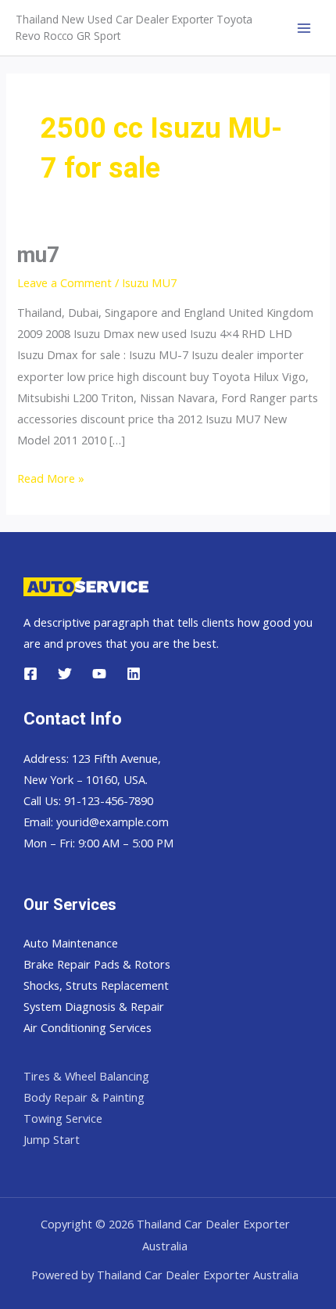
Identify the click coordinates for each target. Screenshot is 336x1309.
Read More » (50, 477)
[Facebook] (30, 674)
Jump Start (51, 1139)
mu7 (38, 255)
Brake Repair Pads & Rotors (96, 964)
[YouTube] (99, 674)
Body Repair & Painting (84, 1097)
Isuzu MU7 (149, 282)
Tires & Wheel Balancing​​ (86, 1076)
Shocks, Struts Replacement (96, 985)
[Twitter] (65, 674)
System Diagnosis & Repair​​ (93, 1006)
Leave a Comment (64, 282)
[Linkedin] (134, 674)
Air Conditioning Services (87, 1027)
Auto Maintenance (70, 943)
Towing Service (62, 1118)
